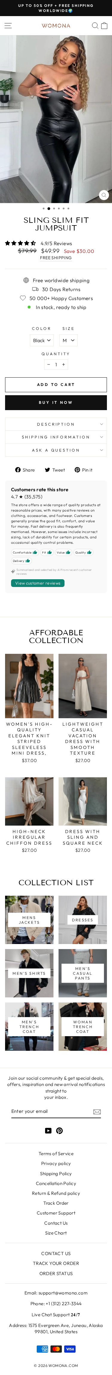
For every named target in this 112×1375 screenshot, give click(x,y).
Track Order (56, 1203)
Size (68, 328)
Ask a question (56, 450)
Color (41, 328)
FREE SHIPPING (56, 257)
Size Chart (56, 1233)
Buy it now (56, 402)
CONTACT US (55, 1253)
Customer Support (56, 1213)
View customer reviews (37, 583)
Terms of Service (56, 1153)
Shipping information (56, 437)
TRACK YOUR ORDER (56, 1263)
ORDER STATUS (56, 1273)
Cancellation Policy (56, 1183)
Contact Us (55, 1223)
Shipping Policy (56, 1173)
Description (56, 424)
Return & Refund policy (56, 1193)
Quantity (56, 353)
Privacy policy (56, 1163)
